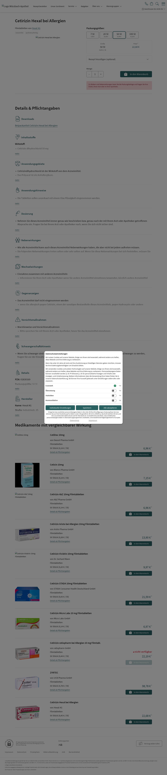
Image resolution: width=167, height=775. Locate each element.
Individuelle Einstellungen (60, 408)
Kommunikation (52, 400)
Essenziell (49, 386)
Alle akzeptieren (110, 408)
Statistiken (50, 395)
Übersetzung (50, 390)
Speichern (87, 408)
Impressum (93, 420)
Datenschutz (74, 420)
